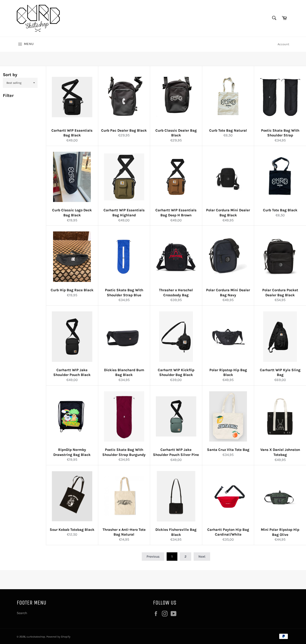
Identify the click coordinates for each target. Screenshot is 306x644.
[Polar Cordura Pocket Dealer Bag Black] (280, 257)
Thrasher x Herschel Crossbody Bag (176, 292)
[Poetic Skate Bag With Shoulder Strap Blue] (124, 257)
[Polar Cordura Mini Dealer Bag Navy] (228, 257)
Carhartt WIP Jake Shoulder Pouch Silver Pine (176, 452)
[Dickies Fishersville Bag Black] (176, 496)
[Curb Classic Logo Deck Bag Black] (72, 177)
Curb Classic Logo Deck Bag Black (72, 212)
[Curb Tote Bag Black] (280, 177)
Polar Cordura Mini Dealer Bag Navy (228, 292)
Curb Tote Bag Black (280, 210)
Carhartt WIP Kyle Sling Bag (280, 372)
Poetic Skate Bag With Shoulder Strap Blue (124, 292)
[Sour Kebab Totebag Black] (72, 496)
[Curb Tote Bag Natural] (228, 97)
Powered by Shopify (58, 636)
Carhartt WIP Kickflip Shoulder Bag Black (176, 372)
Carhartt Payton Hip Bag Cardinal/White (228, 532)
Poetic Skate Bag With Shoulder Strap (280, 133)
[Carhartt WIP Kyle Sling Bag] (280, 337)
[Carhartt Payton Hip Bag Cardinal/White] (228, 496)
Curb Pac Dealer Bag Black (124, 130)
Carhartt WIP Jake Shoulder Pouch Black (72, 372)
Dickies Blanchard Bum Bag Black (124, 372)
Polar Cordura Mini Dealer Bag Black (228, 212)
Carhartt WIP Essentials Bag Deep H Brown (176, 212)
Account (283, 44)
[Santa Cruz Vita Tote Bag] (228, 417)
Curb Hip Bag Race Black (72, 290)
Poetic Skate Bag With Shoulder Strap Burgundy (124, 452)
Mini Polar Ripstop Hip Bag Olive (280, 532)
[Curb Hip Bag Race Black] (72, 257)
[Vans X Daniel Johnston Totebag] (280, 417)
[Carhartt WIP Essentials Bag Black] (72, 97)
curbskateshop (36, 636)
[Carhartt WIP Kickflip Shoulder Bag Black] (176, 337)
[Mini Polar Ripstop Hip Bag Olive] (280, 496)
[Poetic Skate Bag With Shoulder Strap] (280, 97)
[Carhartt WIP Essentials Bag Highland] (124, 177)
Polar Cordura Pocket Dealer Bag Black (280, 292)
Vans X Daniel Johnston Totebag (280, 452)
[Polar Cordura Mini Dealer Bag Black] (228, 177)
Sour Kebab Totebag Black (72, 529)
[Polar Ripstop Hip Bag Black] (228, 337)
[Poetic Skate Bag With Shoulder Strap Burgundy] (124, 417)
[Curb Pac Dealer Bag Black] (124, 97)
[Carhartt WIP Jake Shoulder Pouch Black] (72, 337)
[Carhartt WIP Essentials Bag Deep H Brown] (176, 177)
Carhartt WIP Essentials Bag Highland (124, 212)
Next (201, 556)
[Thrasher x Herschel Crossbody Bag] (176, 257)
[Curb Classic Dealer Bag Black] (176, 97)
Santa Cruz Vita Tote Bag (228, 450)
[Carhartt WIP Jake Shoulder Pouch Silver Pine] (176, 417)
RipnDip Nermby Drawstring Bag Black (72, 452)
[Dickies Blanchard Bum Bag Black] (124, 337)
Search (22, 613)
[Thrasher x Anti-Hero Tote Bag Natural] (124, 496)
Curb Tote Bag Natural (228, 130)
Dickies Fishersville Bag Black (176, 532)
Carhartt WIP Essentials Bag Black (72, 133)
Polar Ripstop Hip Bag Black (228, 372)
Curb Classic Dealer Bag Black (176, 133)
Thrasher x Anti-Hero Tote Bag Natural (124, 532)
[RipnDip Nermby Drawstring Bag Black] (72, 417)
